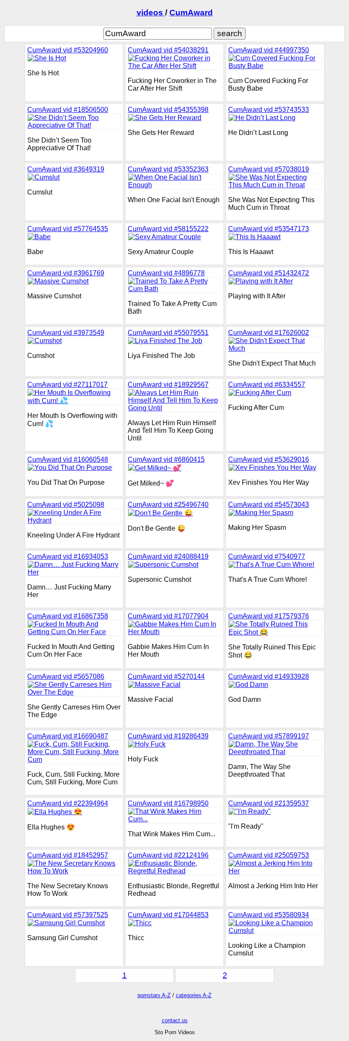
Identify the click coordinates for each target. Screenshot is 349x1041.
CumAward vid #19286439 (168, 736)
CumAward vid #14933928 (268, 676)
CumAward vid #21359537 (268, 803)
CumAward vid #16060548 (67, 459)
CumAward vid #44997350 (268, 50)
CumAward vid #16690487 (67, 736)
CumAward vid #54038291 (168, 50)
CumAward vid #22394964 (67, 803)
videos (151, 12)
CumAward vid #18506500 (67, 109)
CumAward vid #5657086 (65, 676)
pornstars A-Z (154, 995)
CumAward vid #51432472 (268, 273)
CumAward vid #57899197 (268, 736)
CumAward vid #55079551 (168, 332)
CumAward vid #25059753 (268, 855)
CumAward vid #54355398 (168, 109)
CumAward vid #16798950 (168, 803)
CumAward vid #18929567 (168, 384)
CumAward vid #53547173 (268, 228)
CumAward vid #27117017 (67, 384)
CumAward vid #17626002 (268, 332)
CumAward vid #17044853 (168, 914)
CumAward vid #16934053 (67, 556)
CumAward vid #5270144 (166, 676)
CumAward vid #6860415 (166, 459)
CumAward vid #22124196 (168, 855)
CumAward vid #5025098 (65, 504)
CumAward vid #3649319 (65, 169)
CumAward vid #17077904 (168, 616)
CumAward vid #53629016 (268, 459)
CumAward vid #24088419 (168, 556)
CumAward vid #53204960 (67, 50)
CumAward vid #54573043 (268, 504)
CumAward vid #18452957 (67, 855)
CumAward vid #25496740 (168, 504)
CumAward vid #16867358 (67, 616)
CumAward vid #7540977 (266, 556)
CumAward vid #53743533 (268, 109)
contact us (175, 1020)
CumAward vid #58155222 (168, 228)
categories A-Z (194, 995)
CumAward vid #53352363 (168, 169)
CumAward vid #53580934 (268, 914)
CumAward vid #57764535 (67, 228)
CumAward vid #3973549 (65, 332)
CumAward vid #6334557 (266, 384)
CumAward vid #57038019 (268, 169)
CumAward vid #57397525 (67, 914)
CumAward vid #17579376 (268, 616)
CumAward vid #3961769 (65, 273)
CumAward (191, 12)
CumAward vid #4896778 (166, 273)
